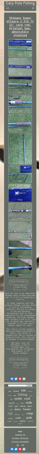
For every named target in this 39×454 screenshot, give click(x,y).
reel (15, 395)
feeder (27, 409)
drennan (30, 391)
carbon (23, 414)
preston (16, 421)
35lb (10, 410)
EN (18, 445)
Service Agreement (20, 442)
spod (20, 423)
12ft (9, 413)
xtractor (30, 421)
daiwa (17, 409)
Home (20, 431)
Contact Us (20, 435)
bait (30, 406)
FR (23, 445)
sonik (27, 398)
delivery (10, 418)
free (22, 403)
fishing (22, 394)
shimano (17, 414)
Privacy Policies (20, 438)
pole (29, 417)
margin (9, 421)
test (23, 418)
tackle (18, 398)
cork (18, 403)
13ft (11, 399)
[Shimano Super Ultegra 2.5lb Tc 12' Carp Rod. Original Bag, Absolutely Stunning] (20, 48)
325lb (10, 395)
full (16, 406)
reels (18, 417)
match (11, 403)
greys (9, 391)
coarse (23, 406)
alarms (23, 421)
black (16, 391)
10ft (23, 390)
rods (29, 402)
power (30, 395)
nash (10, 406)
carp (29, 413)
